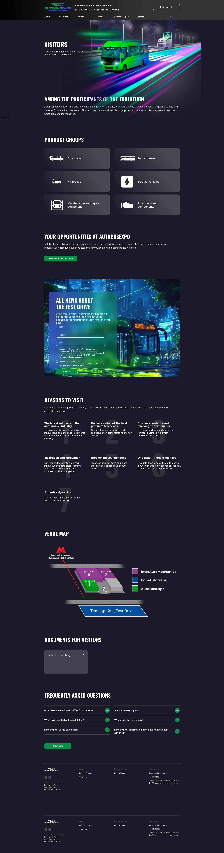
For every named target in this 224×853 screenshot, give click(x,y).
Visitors (81, 17)
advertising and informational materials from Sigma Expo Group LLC (82, 362)
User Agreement (68, 355)
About (47, 17)
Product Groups (85, 773)
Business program (121, 17)
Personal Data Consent (52, 789)
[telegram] (45, 777)
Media (100, 17)
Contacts (141, 17)
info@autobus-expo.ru (158, 773)
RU (174, 17)
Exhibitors (63, 17)
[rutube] (49, 777)
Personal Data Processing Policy (86, 353)
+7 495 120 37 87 (156, 777)
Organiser (83, 777)
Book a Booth (119, 773)
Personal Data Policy (51, 785)
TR (169, 17)
